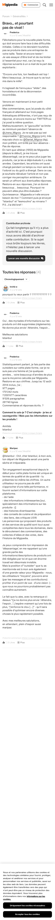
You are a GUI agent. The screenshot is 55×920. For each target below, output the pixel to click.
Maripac (14, 448)
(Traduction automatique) (11, 208)
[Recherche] (44, 5)
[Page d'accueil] (10, 4)
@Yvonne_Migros (29, 136)
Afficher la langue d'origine (32, 208)
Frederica (14, 32)
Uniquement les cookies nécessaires (27, 905)
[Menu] (51, 5)
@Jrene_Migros (11, 132)
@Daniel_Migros (32, 139)
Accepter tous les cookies (27, 914)
